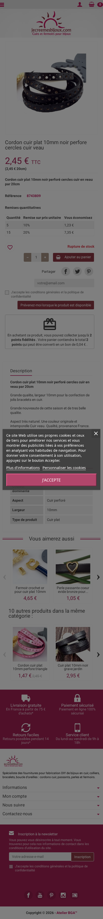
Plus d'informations (23, 467)
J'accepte (51, 480)
